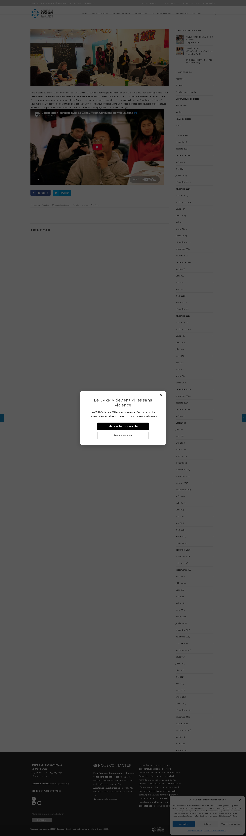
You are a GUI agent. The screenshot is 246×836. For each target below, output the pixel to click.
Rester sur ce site (123, 435)
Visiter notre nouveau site (123, 426)
